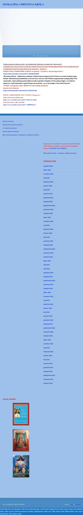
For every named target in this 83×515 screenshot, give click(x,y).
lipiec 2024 (47, 261)
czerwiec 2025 (48, 221)
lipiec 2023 (47, 292)
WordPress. (78, 504)
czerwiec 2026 (48, 174)
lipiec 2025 (47, 217)
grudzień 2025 (48, 197)
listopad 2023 (48, 276)
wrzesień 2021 (48, 379)
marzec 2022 (47, 355)
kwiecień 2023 (48, 304)
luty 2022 (46, 359)
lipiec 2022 (47, 340)
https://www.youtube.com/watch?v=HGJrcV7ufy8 (20, 100)
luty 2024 (46, 269)
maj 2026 (46, 178)
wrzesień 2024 (48, 253)
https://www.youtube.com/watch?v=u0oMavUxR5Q (21, 74)
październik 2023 (49, 280)
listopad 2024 (48, 245)
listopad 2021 (48, 371)
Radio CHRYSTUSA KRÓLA (10, 131)
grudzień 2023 (48, 272)
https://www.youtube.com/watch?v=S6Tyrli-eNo (20, 90)
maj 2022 (46, 348)
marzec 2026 (47, 186)
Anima (71, 504)
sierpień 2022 (48, 336)
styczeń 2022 (47, 363)
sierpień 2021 (48, 383)
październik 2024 (49, 249)
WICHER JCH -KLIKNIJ (58, 148)
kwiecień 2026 (48, 182)
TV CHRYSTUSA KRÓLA (9, 128)
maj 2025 (46, 225)
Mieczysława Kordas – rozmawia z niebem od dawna (20, 135)
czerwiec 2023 (48, 296)
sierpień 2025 (48, 213)
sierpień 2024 (48, 257)
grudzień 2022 (48, 320)
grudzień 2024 (48, 241)
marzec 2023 (47, 308)
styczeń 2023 (47, 316)
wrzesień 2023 (48, 284)
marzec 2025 (47, 233)
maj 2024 (46, 265)
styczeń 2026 (47, 193)
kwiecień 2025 (48, 229)
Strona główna (8, 121)
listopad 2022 (48, 324)
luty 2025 (46, 237)
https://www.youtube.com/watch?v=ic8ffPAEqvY (19, 105)
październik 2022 (49, 328)
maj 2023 (46, 300)
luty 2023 (46, 312)
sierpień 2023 (48, 288)
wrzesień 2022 (48, 332)
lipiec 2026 (47, 170)
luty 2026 (46, 190)
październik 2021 (49, 375)
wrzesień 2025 (48, 209)
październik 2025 (49, 205)
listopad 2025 (48, 201)
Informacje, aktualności (42, 55)
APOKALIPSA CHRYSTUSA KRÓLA (23, 4)
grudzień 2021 (48, 367)
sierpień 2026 (48, 166)
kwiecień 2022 (48, 352)
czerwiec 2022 (48, 344)
